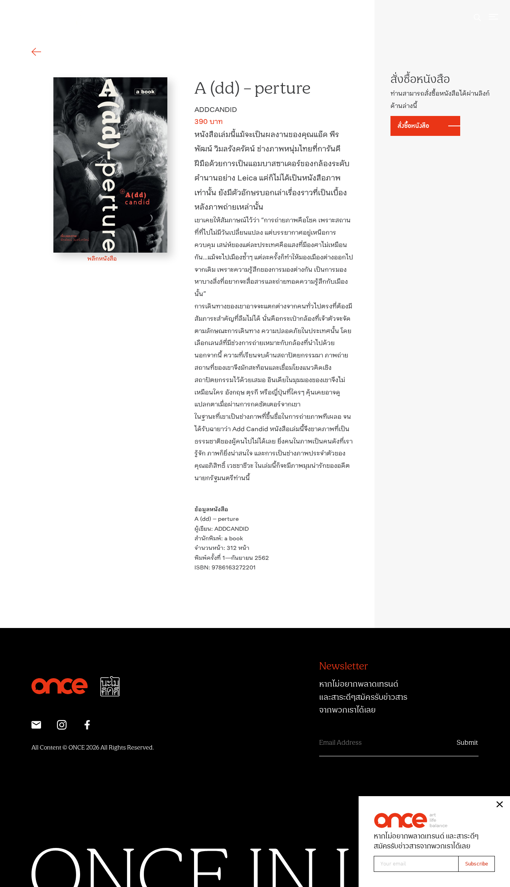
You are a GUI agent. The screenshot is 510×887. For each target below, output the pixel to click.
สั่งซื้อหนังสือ (413, 126)
